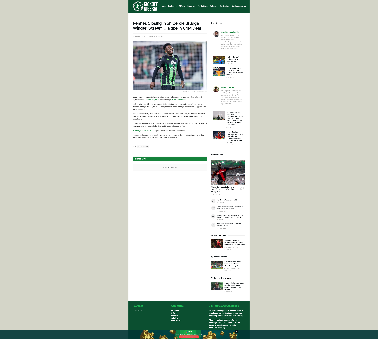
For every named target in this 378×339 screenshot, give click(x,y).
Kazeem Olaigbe (151, 100)
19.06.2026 (228, 291)
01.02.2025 (151, 36)
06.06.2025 (230, 145)
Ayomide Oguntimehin (230, 32)
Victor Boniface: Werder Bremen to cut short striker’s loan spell (233, 264)
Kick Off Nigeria (140, 36)
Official (182, 6)
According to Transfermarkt (142, 131)
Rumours (191, 6)
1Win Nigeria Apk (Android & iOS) (227, 200)
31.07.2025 (230, 63)
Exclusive (172, 6)
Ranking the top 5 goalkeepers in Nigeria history (233, 59)
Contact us (224, 6)
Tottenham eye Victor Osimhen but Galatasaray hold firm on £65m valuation (234, 242)
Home (163, 6)
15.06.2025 (230, 127)
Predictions (203, 6)
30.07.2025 (230, 77)
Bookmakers (237, 6)
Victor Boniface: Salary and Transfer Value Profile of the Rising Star (223, 189)
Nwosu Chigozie (227, 87)
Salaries (213, 6)
